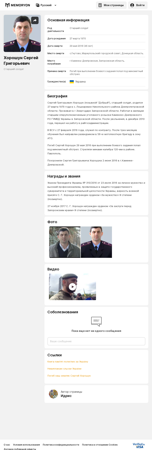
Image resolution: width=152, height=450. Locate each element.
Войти (140, 5)
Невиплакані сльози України (64, 368)
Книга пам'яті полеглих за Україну (67, 361)
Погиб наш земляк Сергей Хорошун (69, 375)
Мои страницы (114, 5)
